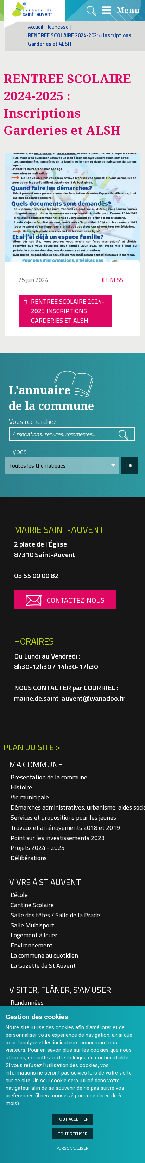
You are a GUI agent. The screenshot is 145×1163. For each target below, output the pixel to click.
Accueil (35, 27)
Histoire (21, 787)
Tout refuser (73, 1133)
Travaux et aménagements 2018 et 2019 (65, 827)
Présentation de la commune (49, 777)
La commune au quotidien (44, 955)
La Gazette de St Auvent (43, 965)
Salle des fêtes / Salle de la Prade (55, 915)
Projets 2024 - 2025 (38, 847)
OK (129, 465)
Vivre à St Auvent (45, 881)
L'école (19, 894)
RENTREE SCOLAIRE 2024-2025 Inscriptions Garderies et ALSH (67, 311)
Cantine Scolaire (32, 905)
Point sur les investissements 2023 (58, 837)
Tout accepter (73, 1119)
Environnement (31, 945)
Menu (127, 10)
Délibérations (29, 858)
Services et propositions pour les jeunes (63, 817)
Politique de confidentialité (97, 1058)
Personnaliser (72, 1148)
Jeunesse (58, 27)
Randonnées (27, 1002)
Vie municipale (30, 797)
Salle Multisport (32, 925)
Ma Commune (36, 764)
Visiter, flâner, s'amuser (60, 989)
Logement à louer (34, 935)
